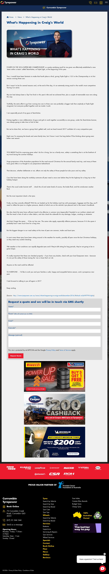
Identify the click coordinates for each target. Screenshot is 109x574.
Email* (10, 321)
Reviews (46, 557)
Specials (46, 540)
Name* (11, 306)
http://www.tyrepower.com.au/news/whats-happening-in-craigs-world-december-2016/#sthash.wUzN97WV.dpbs (53, 296)
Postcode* (12, 328)
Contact (46, 543)
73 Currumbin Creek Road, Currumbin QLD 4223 (16, 513)
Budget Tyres (76, 504)
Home (11, 17)
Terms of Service (65, 350)
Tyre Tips (46, 512)
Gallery (46, 554)
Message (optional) (15, 335)
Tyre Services (47, 535)
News (45, 552)
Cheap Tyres (76, 507)
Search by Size (48, 504)
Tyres (45, 498)
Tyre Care (46, 509)
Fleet (45, 549)
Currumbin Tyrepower (56, 7)
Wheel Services (48, 537)
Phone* (20, 314)
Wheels (46, 515)
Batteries (46, 526)
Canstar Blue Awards (79, 501)
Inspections (47, 529)
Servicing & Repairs (50, 532)
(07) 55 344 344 (14, 520)
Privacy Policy (51, 350)
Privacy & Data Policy (15, 570)
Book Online (48, 546)
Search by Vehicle (49, 501)
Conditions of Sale (28, 570)
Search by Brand (49, 507)
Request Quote (15, 356)
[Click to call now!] (90, 2)
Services (46, 523)
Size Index (76, 498)
